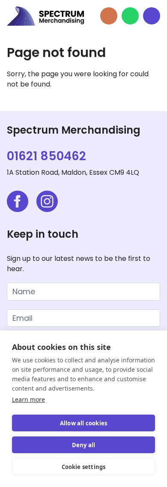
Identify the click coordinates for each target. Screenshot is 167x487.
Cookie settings (84, 467)
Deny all (83, 445)
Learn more (28, 399)
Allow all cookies (83, 423)
